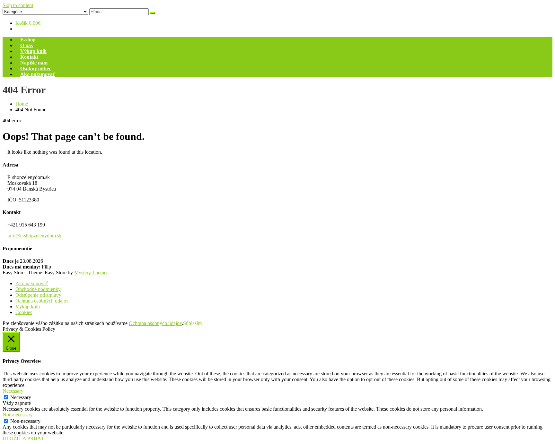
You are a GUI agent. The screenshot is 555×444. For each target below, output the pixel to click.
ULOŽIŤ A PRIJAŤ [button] (23, 438)
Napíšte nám (34, 62)
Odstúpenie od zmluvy (38, 295)
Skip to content (18, 5)
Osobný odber (35, 68)
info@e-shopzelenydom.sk (34, 235)
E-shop (28, 39)
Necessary (20, 397)
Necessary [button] (13, 391)
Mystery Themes (91, 272)
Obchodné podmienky (38, 289)
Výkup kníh (33, 51)
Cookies (23, 312)
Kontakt (29, 57)
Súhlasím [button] (192, 323)
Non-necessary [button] (18, 414)
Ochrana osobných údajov (42, 300)
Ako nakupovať (37, 74)
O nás (26, 45)
